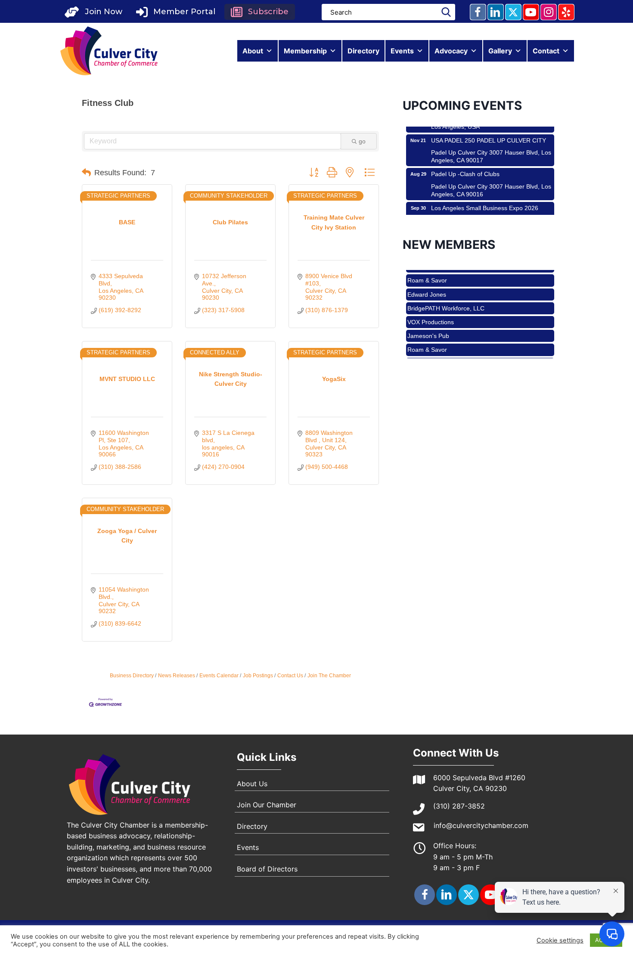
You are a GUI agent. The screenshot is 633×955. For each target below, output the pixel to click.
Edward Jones (426, 283)
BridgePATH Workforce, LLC (445, 297)
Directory (363, 51)
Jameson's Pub (428, 325)
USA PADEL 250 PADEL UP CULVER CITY (488, 129)
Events (402, 51)
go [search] (362, 141)
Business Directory (132, 676)
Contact (546, 51)
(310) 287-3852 (459, 806)
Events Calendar (219, 676)
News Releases (176, 676)
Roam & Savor (427, 269)
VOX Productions (430, 311)
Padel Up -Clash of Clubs (465, 162)
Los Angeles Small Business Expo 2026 (484, 196)
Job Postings (258, 676)
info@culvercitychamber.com (481, 825)
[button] (93, 12)
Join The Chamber (329, 676)
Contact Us (290, 676)
